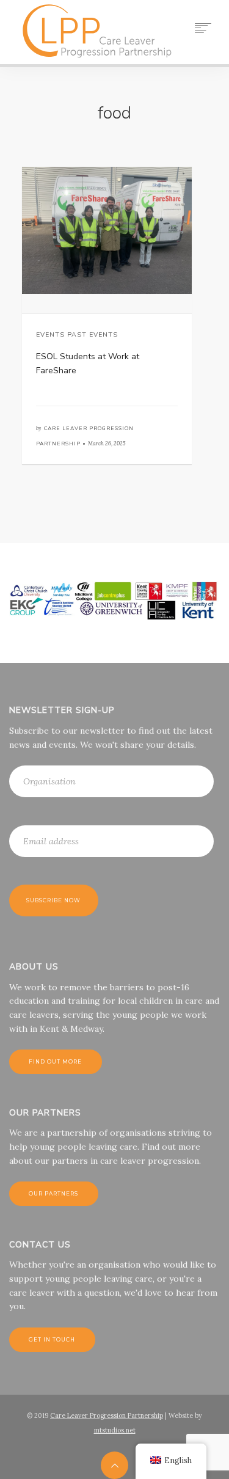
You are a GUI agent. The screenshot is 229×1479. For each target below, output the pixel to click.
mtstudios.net (115, 1430)
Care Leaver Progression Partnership (106, 1415)
